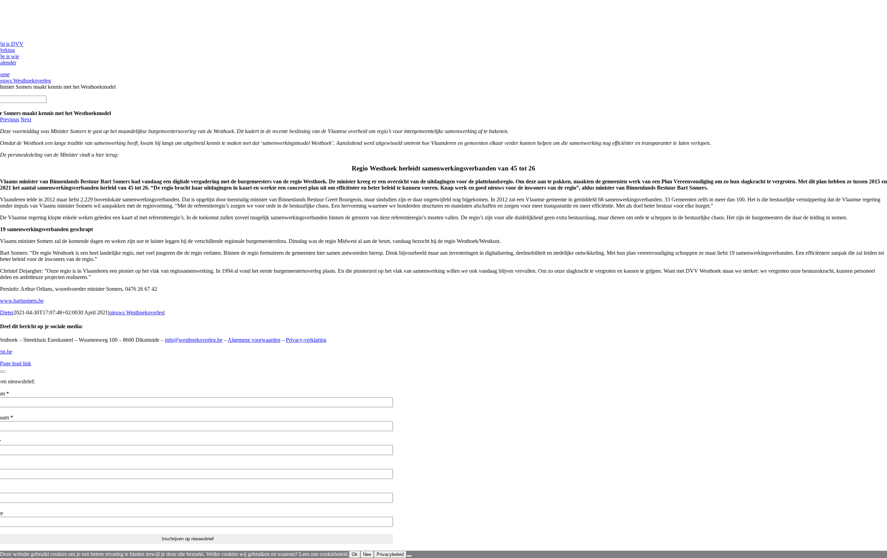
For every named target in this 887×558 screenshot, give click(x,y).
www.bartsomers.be (22, 301)
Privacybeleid (390, 554)
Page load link (15, 363)
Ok (355, 554)
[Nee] (409, 556)
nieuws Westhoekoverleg (136, 312)
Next (25, 119)
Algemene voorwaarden (254, 340)
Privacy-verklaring (306, 340)
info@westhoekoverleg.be (193, 340)
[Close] (3, 371)
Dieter (7, 312)
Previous (9, 119)
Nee (367, 554)
